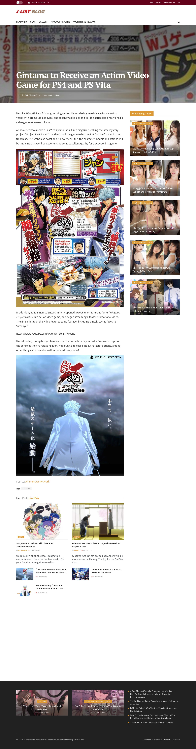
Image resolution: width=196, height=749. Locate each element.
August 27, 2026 (98, 712)
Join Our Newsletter (39, 2)
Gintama (26, 488)
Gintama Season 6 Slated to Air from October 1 (106, 571)
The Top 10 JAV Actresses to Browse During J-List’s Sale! (151, 269)
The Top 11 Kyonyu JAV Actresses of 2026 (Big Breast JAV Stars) (154, 229)
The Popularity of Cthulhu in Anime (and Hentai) (151, 722)
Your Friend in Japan (84, 21)
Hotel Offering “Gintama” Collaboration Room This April (49, 588)
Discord (166, 739)
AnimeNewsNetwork (37, 481)
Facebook (147, 739)
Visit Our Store (155, 2)
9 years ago (47, 95)
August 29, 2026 (42, 712)
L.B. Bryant (22, 550)
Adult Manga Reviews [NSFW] (98, 701)
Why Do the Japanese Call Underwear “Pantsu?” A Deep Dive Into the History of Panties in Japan (152, 716)
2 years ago (35, 550)
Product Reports (60, 21)
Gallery (43, 21)
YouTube (176, 739)
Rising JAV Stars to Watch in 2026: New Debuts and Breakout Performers (152, 190)
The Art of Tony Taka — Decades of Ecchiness (42, 707)
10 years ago (42, 592)
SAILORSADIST (31, 95)
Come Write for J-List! (171, 2)
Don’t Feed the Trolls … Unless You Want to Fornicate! (98, 707)
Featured (21, 21)
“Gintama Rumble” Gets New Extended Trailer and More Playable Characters (51, 572)
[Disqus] (70, 639)
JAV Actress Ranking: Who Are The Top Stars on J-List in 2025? (153, 150)
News (33, 21)
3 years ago (87, 550)
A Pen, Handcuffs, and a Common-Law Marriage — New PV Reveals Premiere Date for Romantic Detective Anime (152, 694)
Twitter (157, 739)
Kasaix (76, 550)
